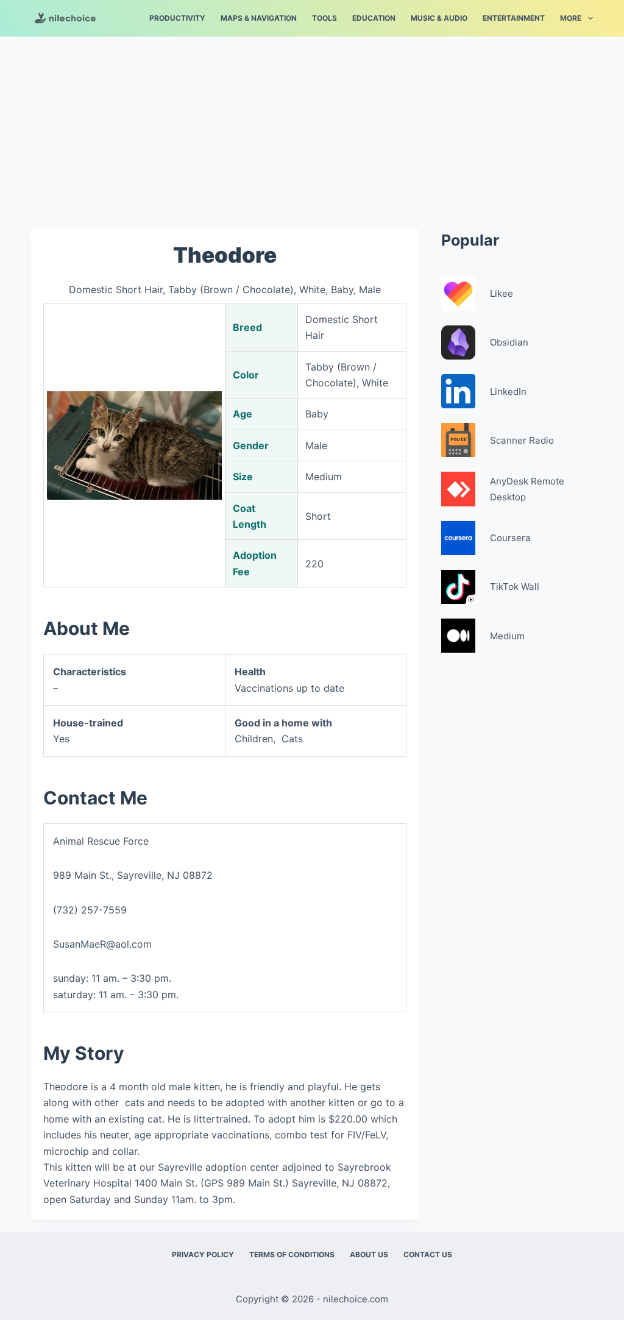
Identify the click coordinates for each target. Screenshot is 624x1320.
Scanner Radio (522, 440)
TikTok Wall (514, 586)
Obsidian (509, 342)
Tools (324, 18)
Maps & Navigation (259, 18)
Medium (507, 636)
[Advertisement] (312, 126)
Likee (501, 293)
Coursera (510, 538)
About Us (369, 1254)
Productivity (177, 18)
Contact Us (427, 1254)
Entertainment (514, 18)
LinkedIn (508, 391)
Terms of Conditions (292, 1254)
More (570, 18)
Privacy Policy (203, 1254)
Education (373, 18)
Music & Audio (439, 18)
